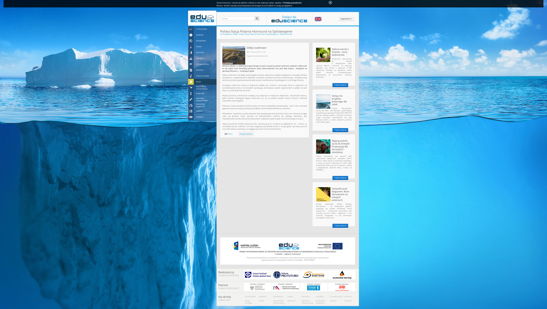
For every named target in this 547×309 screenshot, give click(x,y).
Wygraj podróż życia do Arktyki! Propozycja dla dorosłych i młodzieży (341, 146)
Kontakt (348, 301)
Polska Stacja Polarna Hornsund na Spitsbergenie (258, 34)
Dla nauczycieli (336, 296)
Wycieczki (306, 296)
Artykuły (348, 296)
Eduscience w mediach (320, 302)
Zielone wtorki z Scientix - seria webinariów (340, 52)
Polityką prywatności (292, 3)
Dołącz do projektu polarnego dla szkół (339, 100)
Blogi (235, 34)
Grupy (261, 301)
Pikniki (290, 296)
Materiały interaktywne (307, 302)
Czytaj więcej (340, 85)
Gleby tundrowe (286, 34)
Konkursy (291, 301)
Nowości (262, 296)
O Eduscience (250, 296)
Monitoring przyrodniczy (279, 302)
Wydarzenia (278, 296)
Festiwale (320, 296)
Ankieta (333, 301)
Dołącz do (289, 17)
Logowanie (345, 18)
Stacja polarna (248, 302)
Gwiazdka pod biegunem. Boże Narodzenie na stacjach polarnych (340, 194)
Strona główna (226, 34)
